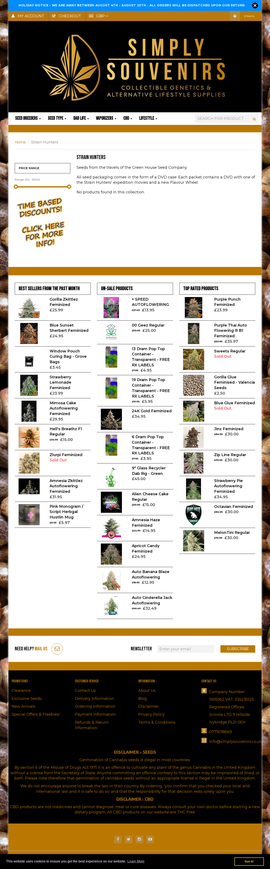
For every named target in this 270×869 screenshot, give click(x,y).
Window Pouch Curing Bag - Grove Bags (68, 356)
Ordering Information (95, 706)
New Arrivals (23, 706)
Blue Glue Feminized (234, 403)
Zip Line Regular (230, 455)
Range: (19, 179)
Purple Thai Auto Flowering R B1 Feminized (230, 330)
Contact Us (85, 690)
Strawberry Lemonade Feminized (60, 382)
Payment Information (95, 714)
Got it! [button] (249, 861)
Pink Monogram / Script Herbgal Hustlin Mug (66, 512)
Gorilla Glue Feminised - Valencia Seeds (234, 382)
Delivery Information (94, 698)
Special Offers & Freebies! (36, 714)
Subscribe (238, 649)
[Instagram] (139, 839)
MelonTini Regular (232, 532)
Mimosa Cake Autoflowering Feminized (64, 408)
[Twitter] (128, 839)
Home (20, 142)
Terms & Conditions (157, 722)
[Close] (255, 5)
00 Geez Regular (148, 325)
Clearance (21, 690)
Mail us (41, 649)
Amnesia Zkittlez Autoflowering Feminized (66, 486)
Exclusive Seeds (27, 698)
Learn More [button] (135, 861)
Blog (142, 698)
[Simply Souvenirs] (135, 67)
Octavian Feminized (233, 506)
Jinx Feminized (228, 429)
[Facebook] (118, 839)
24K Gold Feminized (152, 411)
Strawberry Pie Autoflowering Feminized (228, 486)
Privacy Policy (151, 714)
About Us (147, 690)
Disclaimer (148, 706)
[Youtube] (150, 839)
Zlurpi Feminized (66, 455)
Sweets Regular (230, 351)
